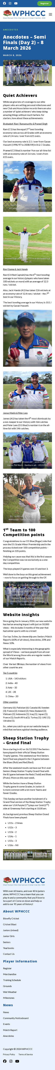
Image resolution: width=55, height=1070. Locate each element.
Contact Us (9, 953)
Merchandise (9, 974)
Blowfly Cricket (11, 918)
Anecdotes (10, 30)
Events (6, 1024)
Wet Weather (10, 991)
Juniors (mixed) (10, 930)
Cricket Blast (9, 924)
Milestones (8, 997)
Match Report (10, 1030)
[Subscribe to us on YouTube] (15, 3)
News (6, 1012)
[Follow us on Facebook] (4, 3)
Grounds (7, 986)
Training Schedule (12, 980)
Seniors (6, 942)
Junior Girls (9, 936)
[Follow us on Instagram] (10, 3)
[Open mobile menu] (50, 14)
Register (44, 3)
